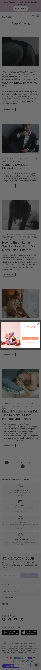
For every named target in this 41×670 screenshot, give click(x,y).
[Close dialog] (38, 323)
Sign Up (30, 338)
